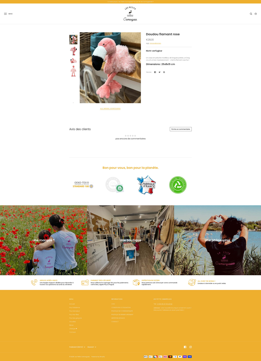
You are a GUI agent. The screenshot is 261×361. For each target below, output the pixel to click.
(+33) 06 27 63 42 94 (164, 304)
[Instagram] (190, 347)
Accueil (72, 304)
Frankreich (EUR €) (76, 347)
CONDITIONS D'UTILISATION (120, 307)
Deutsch (91, 347)
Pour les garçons (75, 318)
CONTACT (115, 322)
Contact (72, 332)
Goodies (72, 322)
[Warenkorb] (255, 14)
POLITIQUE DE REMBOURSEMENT (122, 314)
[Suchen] (251, 14)
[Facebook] (185, 347)
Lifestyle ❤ (73, 329)
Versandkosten (155, 43)
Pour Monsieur (74, 311)
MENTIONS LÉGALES (118, 318)
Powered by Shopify (98, 357)
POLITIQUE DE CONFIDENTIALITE (122, 311)
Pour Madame (74, 307)
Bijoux (71, 325)
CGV (113, 304)
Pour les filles (74, 314)
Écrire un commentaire (180, 129)
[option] (54, 282)
